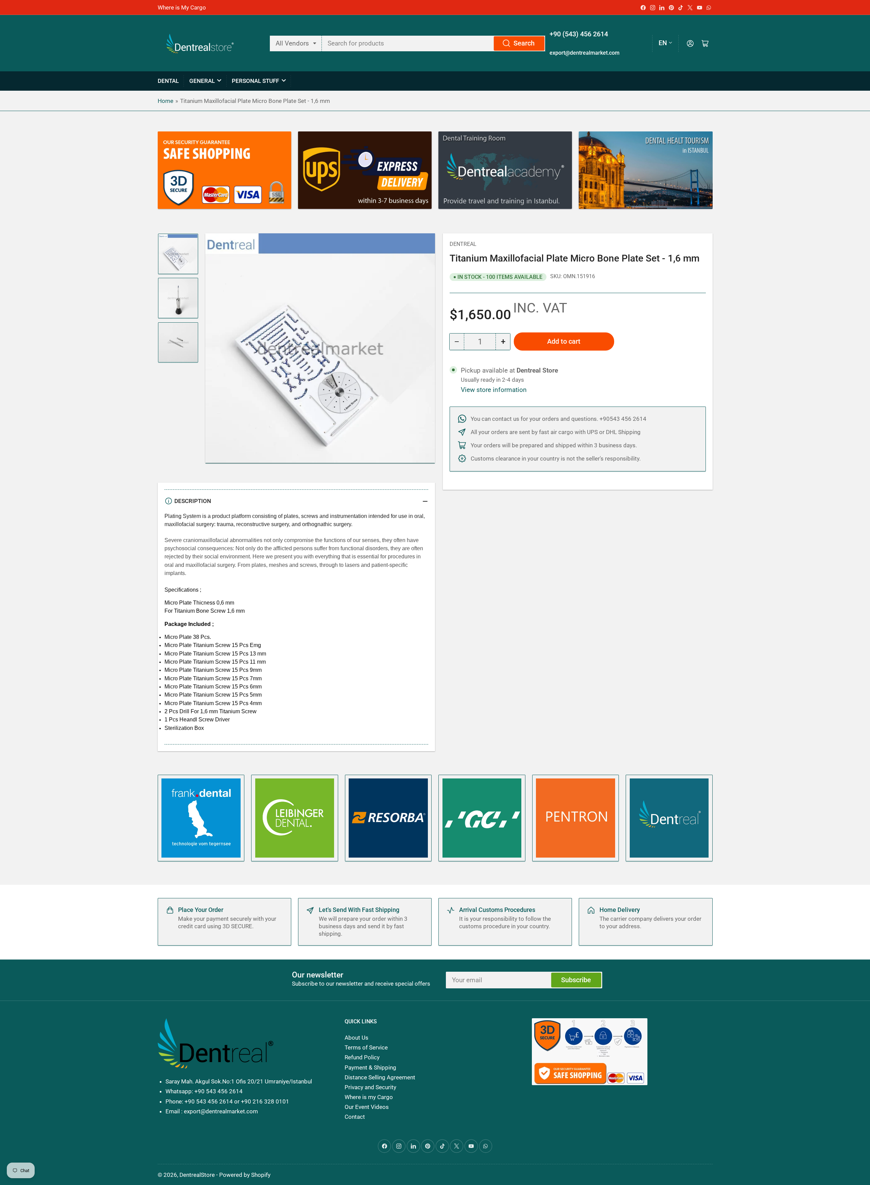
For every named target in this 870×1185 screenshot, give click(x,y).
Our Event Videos (367, 1106)
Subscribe (576, 980)
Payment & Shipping (370, 1067)
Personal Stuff (255, 80)
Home (165, 100)
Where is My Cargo (182, 7)
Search (524, 43)
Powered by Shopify (245, 1174)
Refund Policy (362, 1057)
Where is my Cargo (369, 1097)
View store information (494, 390)
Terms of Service (366, 1047)
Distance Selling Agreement (380, 1077)
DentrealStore (197, 1174)
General (202, 80)
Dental (168, 80)
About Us (356, 1037)
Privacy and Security (370, 1087)
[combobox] (434, 43)
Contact (355, 1116)
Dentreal (463, 244)
